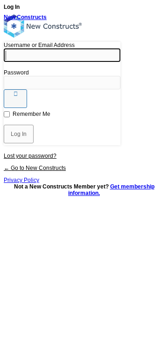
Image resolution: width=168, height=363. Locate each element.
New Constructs (25, 17)
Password (16, 72)
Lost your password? (30, 156)
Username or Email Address (39, 45)
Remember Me (31, 114)
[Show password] (15, 98)
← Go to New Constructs (35, 168)
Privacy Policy (21, 180)
